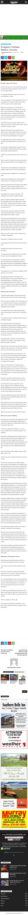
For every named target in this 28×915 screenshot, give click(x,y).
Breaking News (7, 42)
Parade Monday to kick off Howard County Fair (13, 682)
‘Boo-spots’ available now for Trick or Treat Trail (7, 651)
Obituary (3, 900)
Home (2, 42)
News (10, 44)
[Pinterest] (9, 57)
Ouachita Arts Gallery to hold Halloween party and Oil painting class (21, 652)
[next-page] (15, 687)
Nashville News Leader (7, 52)
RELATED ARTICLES (8, 672)
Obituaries (3, 893)
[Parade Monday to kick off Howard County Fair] (14, 677)
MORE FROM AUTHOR (19, 672)
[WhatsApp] (13, 57)
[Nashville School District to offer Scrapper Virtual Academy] (23, 677)
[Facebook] (2, 57)
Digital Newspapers (5, 898)
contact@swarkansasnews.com (17, 852)
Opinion (2, 903)
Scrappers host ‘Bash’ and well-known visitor (4, 682)
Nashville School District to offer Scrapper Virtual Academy (22, 683)
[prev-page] (13, 687)
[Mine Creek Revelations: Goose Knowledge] (5, 875)
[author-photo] (14, 662)
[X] (5, 57)
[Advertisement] (14, 19)
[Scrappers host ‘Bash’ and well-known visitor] (5, 677)
